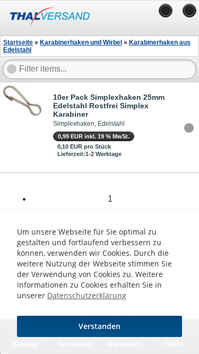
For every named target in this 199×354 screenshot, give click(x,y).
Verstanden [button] (99, 326)
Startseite (18, 42)
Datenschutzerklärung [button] (86, 295)
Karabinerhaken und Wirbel (81, 42)
